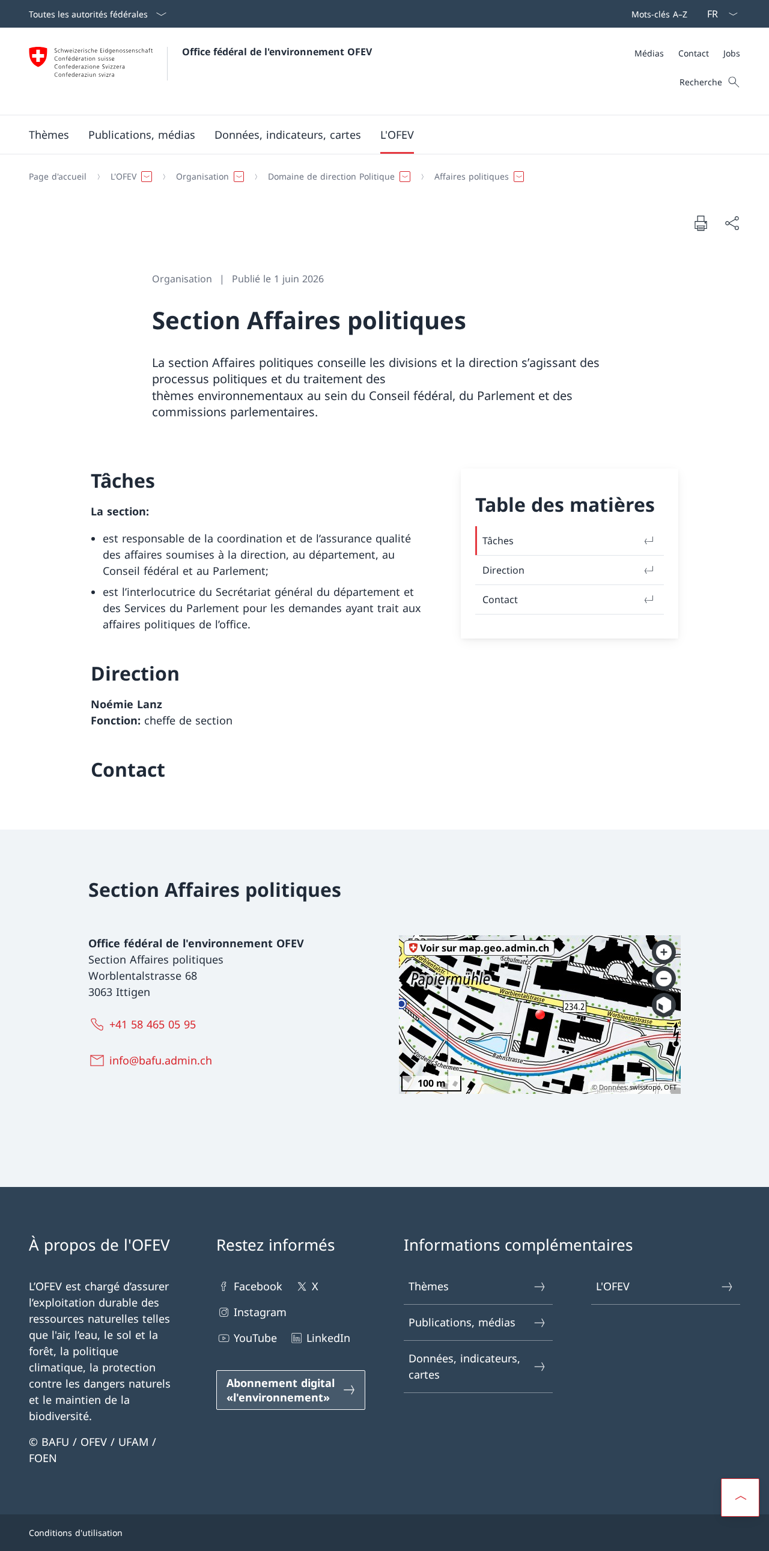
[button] (49, 134)
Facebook (258, 1286)
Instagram (260, 1312)
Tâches (498, 540)
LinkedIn (328, 1338)
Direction (503, 570)
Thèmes (429, 1286)
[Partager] (731, 223)
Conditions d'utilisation (76, 1532)
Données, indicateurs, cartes (464, 1366)
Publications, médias (462, 1322)
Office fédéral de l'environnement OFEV (277, 51)
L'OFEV (613, 1286)
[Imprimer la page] (700, 222)
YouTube (255, 1338)
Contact (500, 599)
